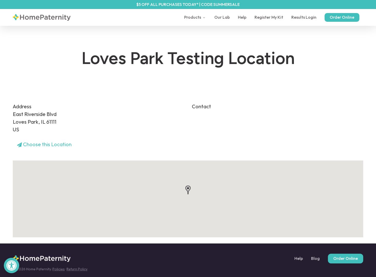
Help (298, 258)
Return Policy (77, 269)
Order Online (345, 258)
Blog (315, 258)
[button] (11, 265)
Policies (58, 269)
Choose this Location (47, 144)
